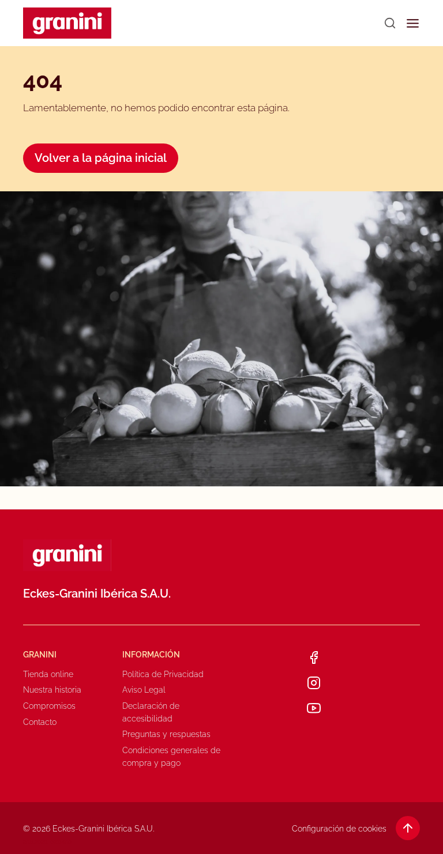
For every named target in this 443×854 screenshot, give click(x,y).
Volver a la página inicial (101, 158)
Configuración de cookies (339, 828)
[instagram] (314, 683)
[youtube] (314, 708)
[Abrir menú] (413, 23)
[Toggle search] (390, 23)
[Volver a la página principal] (67, 23)
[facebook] (314, 657)
